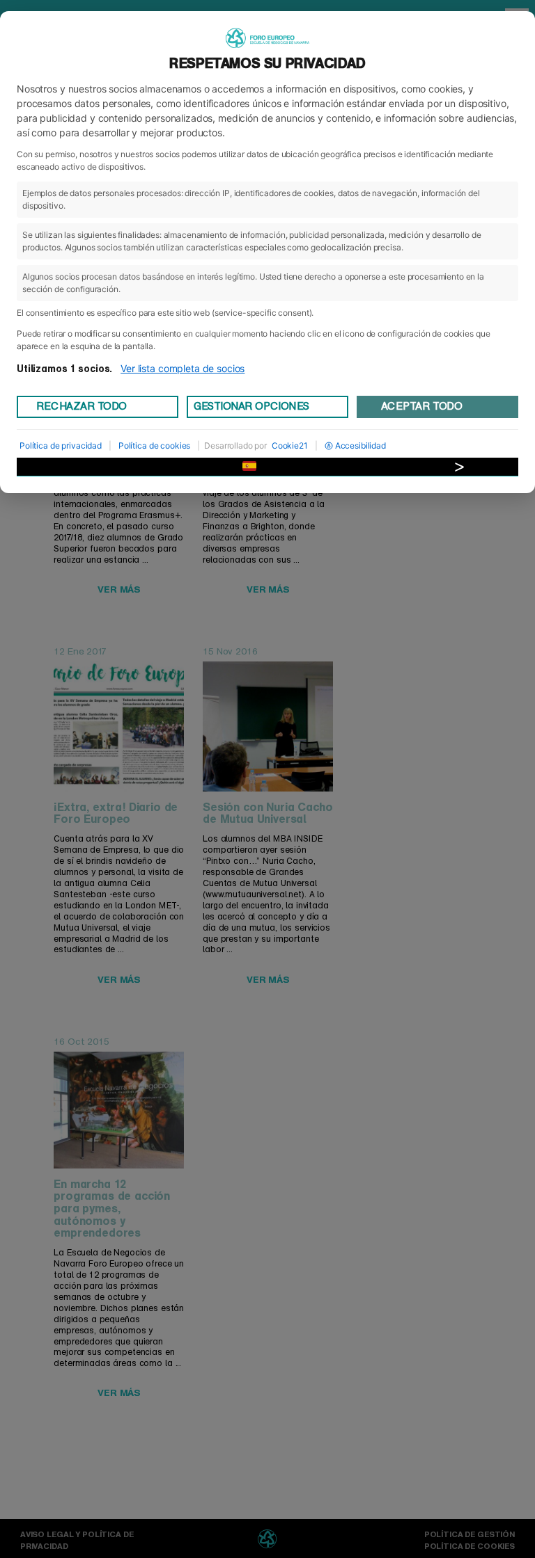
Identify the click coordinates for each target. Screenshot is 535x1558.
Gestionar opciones (251, 406)
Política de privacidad (61, 445)
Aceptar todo (421, 406)
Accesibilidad (360, 445)
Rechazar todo (81, 406)
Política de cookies (154, 445)
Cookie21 (290, 445)
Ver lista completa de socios (183, 368)
